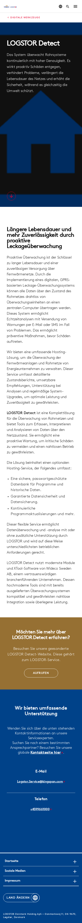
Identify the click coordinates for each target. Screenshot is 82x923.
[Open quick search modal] (68, 6)
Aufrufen (41, 673)
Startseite (11, 861)
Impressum (12, 880)
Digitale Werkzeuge (25, 17)
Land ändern (18, 897)
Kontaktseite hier (45, 753)
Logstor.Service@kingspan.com (40, 781)
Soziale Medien (15, 870)
